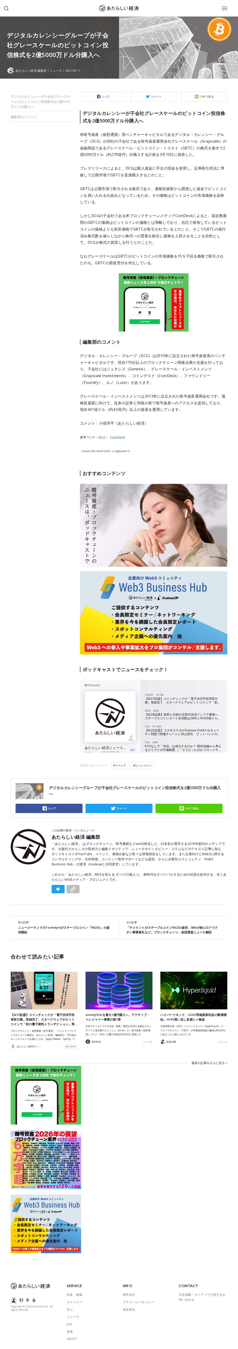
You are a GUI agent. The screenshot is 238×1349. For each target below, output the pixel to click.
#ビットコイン (142, 765)
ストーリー (74, 1302)
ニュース (56, 70)
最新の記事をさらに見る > (209, 1063)
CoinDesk (117, 437)
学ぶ (70, 1309)
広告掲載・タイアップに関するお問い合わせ (202, 1297)
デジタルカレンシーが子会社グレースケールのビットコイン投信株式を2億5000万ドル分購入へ (41, 101)
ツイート (156, 96)
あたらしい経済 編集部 (76, 837)
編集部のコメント (24, 116)
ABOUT (72, 1339)
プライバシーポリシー (138, 1302)
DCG (102, 437)
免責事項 (129, 1309)
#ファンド (119, 765)
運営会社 (129, 1294)
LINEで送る (207, 96)
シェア (106, 96)
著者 (70, 1331)
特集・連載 (74, 1294)
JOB (69, 1324)
